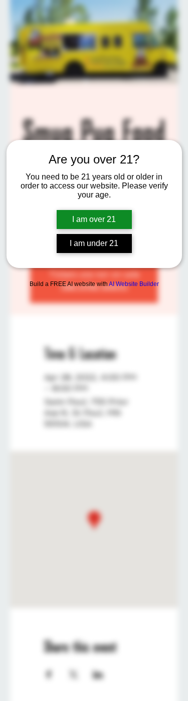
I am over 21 (94, 219)
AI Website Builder (134, 284)
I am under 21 (94, 243)
